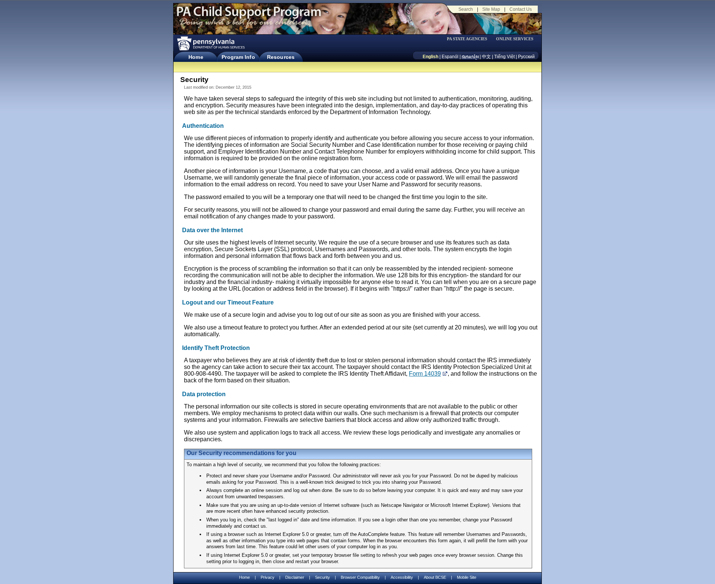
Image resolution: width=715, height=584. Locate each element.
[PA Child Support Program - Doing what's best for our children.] (248, 16)
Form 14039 (425, 373)
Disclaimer (294, 577)
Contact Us (520, 9)
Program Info (238, 57)
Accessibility (402, 577)
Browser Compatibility (360, 577)
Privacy (267, 577)
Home (195, 57)
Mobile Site (466, 577)
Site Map (491, 9)
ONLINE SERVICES (514, 39)
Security (322, 577)
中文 (486, 56)
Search (465, 9)
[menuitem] (470, 39)
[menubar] (470, 39)
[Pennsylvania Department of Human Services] (210, 43)
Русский (526, 56)
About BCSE (435, 577)
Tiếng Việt (504, 56)
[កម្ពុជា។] (470, 56)
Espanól (450, 56)
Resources (281, 57)
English (430, 56)
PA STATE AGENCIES (467, 39)
